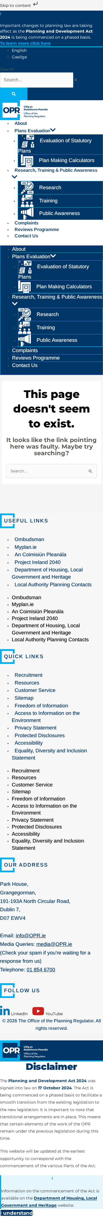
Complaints (27, 222)
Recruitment (28, 675)
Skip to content (16, 5)
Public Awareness (59, 213)
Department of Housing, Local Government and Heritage (47, 573)
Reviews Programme (37, 229)
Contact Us (26, 235)
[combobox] (36, 79)
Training (48, 201)
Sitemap (24, 698)
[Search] (13, 94)
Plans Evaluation (32, 130)
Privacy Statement (35, 728)
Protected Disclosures (40, 735)
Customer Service (35, 690)
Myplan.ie (26, 547)
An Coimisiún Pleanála (40, 554)
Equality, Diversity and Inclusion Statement (49, 754)
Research (50, 187)
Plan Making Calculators (66, 160)
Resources (27, 683)
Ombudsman (29, 539)
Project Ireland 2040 (38, 562)
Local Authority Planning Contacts (53, 584)
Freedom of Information (41, 706)
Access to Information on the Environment (46, 716)
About (21, 123)
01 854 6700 (41, 970)
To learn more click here (25, 43)
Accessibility (29, 743)
